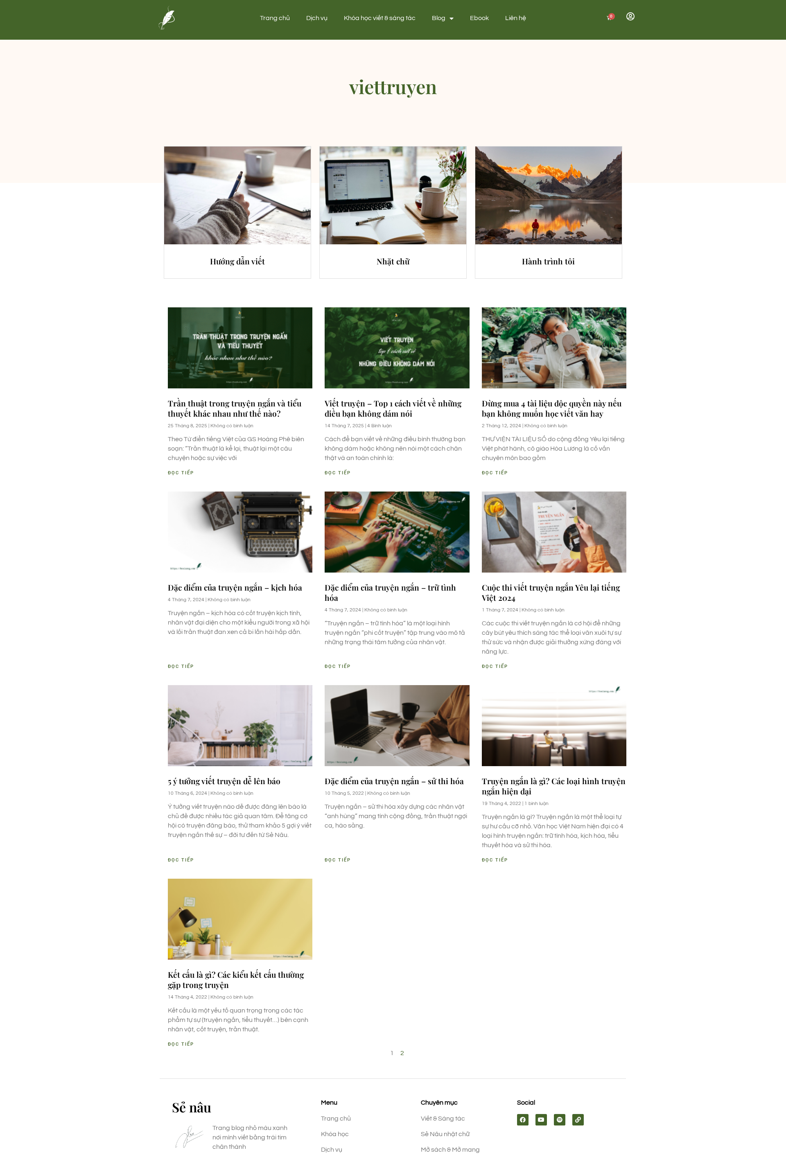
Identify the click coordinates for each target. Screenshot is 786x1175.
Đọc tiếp (181, 473)
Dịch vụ (317, 18)
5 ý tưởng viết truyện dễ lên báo (224, 781)
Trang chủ (275, 18)
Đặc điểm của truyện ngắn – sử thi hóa (394, 781)
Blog (438, 18)
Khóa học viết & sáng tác (380, 18)
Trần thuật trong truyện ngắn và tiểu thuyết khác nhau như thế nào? (234, 408)
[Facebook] (523, 1119)
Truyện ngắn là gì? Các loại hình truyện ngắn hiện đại (554, 786)
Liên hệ (515, 18)
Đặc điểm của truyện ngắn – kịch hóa (235, 587)
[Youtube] (541, 1119)
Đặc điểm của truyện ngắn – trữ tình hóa (390, 592)
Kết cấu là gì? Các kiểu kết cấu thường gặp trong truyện (236, 979)
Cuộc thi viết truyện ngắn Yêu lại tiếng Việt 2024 (551, 592)
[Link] (578, 1119)
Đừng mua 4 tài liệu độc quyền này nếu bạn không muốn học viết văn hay (551, 408)
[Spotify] (559, 1119)
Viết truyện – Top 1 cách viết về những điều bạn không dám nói (393, 408)
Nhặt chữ (393, 261)
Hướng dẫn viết (237, 261)
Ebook (479, 18)
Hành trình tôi (548, 261)
